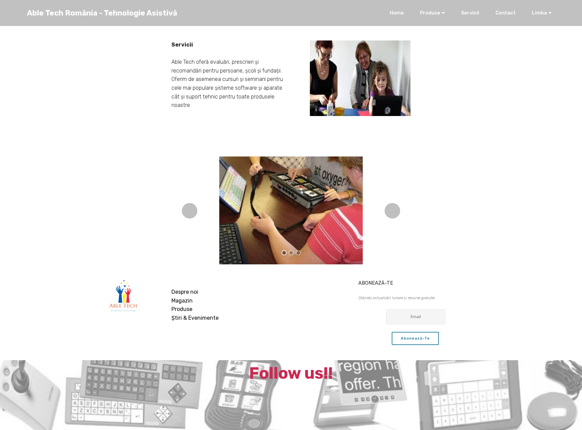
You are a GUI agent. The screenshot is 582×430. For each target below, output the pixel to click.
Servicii (470, 13)
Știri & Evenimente (195, 318)
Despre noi (184, 292)
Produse (430, 13)
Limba (539, 13)
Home (396, 13)
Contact (505, 13)
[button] (189, 210)
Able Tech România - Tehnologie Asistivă (102, 13)
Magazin (182, 300)
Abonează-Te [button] (415, 338)
